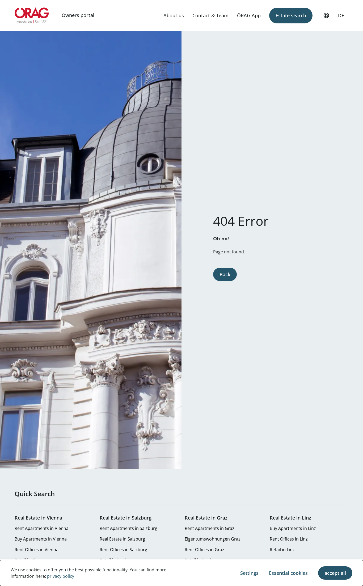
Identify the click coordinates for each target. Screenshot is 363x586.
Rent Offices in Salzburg (123, 549)
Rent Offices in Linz (289, 539)
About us (173, 15)
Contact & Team (210, 15)
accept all (335, 573)
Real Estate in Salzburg (122, 539)
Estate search (291, 15)
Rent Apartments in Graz (209, 528)
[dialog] (181, 573)
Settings (249, 573)
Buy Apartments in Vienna (41, 539)
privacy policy (60, 576)
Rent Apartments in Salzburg (128, 528)
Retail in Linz (282, 549)
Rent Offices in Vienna (36, 549)
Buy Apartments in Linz (293, 528)
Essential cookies (288, 573)
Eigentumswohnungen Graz (212, 539)
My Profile (326, 15)
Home (32, 15)
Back (225, 274)
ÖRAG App (249, 15)
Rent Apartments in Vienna (42, 528)
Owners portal (78, 15)
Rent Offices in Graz (204, 549)
